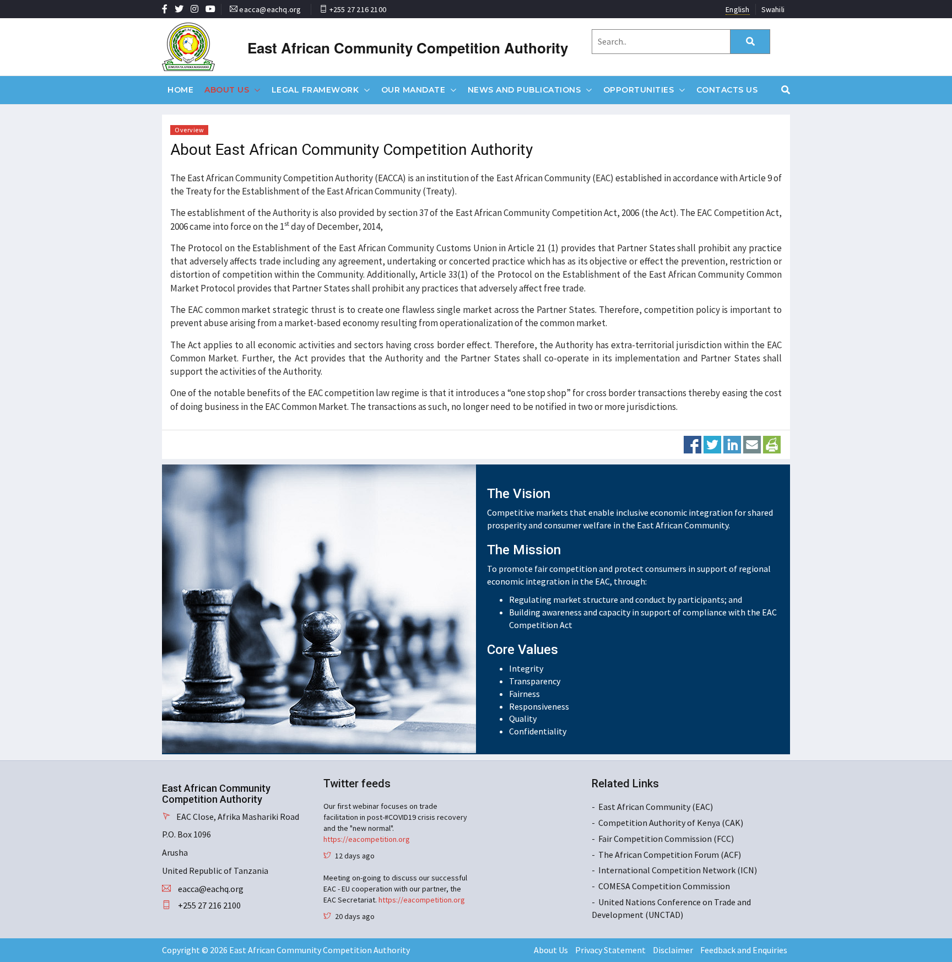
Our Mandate (413, 90)
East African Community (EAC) (655, 806)
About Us (226, 90)
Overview (189, 130)
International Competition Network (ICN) (677, 869)
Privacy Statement (610, 949)
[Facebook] (692, 443)
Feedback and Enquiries (743, 949)
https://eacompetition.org (366, 839)
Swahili (773, 9)
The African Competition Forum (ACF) (669, 854)
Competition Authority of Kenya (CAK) (670, 822)
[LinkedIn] (732, 443)
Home (180, 90)
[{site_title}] (207, 47)
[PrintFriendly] (772, 443)
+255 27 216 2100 (357, 9)
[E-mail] (752, 443)
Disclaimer (673, 949)
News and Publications (524, 90)
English (737, 9)
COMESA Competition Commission (664, 885)
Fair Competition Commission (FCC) (666, 838)
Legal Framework (315, 90)
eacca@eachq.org (270, 9)
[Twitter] (712, 443)
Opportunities (638, 90)
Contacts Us (727, 90)
